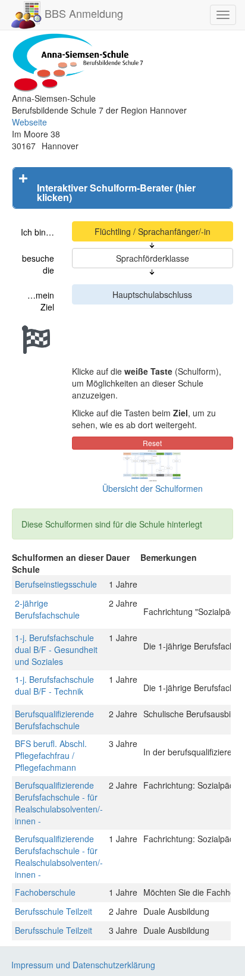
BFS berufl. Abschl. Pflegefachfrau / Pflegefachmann (51, 755)
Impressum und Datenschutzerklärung (83, 965)
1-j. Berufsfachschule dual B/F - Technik (54, 685)
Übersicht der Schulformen (152, 488)
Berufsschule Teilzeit (53, 911)
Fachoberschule (45, 892)
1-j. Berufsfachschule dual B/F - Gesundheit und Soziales (56, 649)
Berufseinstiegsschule (56, 584)
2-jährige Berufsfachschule (47, 609)
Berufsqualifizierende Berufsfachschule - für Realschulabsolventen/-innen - (59, 803)
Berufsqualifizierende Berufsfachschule (54, 720)
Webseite (29, 122)
